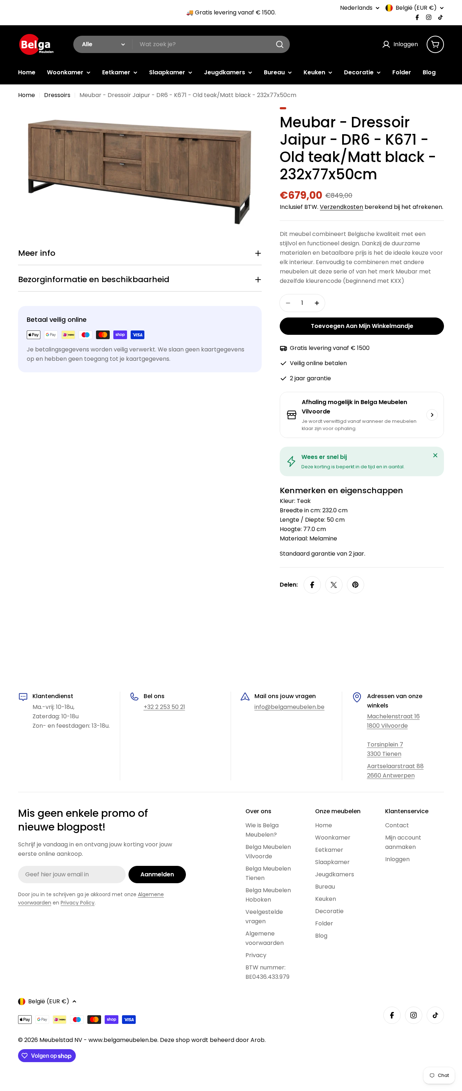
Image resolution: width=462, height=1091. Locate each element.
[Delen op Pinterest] (355, 584)
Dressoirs (57, 95)
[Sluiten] (435, 455)
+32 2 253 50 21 (164, 707)
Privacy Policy (78, 902)
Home (26, 95)
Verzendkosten (341, 207)
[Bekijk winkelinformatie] (432, 415)
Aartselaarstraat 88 (395, 766)
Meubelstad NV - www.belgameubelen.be (98, 1040)
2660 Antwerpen (391, 775)
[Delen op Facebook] (312, 584)
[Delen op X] (334, 584)
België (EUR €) (416, 8)
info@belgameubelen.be (289, 707)
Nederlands (356, 8)
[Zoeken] (279, 44)
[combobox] (181, 44)
